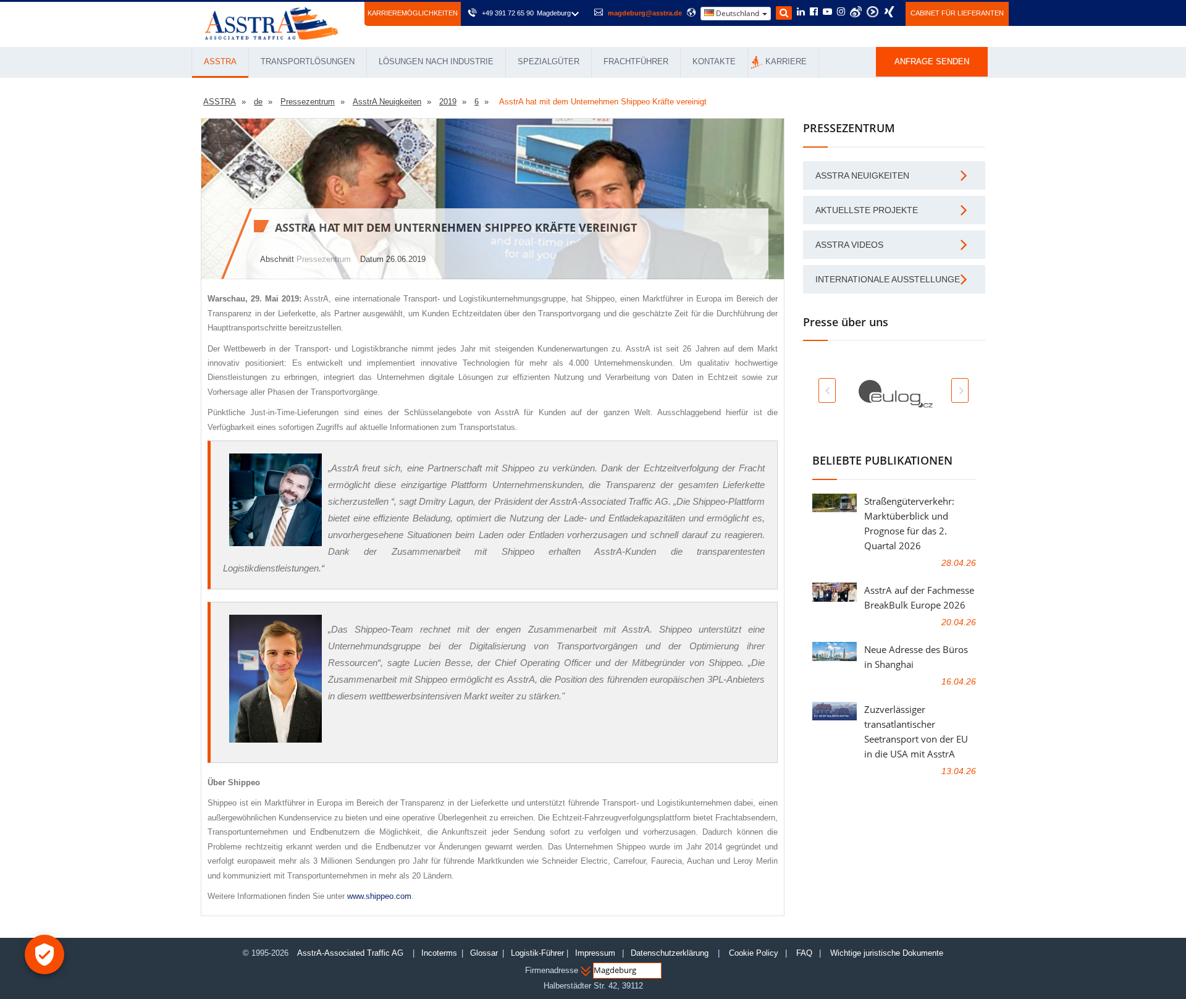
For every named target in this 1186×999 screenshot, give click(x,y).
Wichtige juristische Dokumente (886, 953)
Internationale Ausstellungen (890, 279)
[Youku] (872, 11)
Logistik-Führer (537, 953)
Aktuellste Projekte (866, 210)
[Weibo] (856, 11)
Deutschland (737, 13)
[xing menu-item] (889, 11)
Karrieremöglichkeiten (413, 13)
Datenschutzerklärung (671, 953)
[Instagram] (841, 12)
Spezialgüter (548, 61)
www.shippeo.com (379, 896)
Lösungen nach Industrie (436, 61)
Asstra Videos (849, 245)
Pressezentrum (323, 259)
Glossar (484, 953)
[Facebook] (814, 12)
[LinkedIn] (801, 12)
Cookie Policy (753, 953)
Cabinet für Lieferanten (957, 13)
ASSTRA (220, 61)
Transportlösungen (308, 61)
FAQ (804, 953)
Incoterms (439, 953)
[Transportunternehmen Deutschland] (271, 22)
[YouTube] (827, 12)
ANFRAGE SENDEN (931, 61)
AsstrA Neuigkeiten (862, 175)
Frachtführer (636, 61)
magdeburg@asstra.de (645, 13)
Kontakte (714, 61)
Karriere (786, 61)
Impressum (595, 953)
